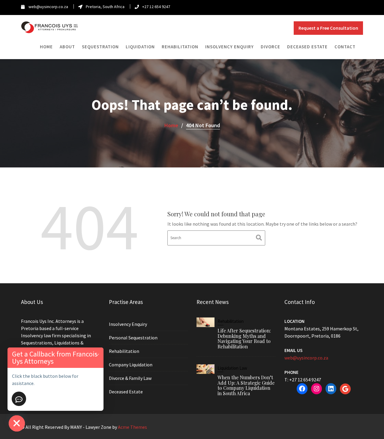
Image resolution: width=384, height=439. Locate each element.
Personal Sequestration (133, 338)
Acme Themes (132, 427)
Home (46, 47)
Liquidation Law (232, 368)
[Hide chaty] (17, 423)
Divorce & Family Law (130, 378)
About (67, 47)
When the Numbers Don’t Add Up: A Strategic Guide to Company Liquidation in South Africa (246, 385)
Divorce (270, 47)
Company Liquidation (130, 365)
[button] (97, 354)
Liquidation (140, 47)
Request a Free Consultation (328, 28)
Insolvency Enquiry (229, 47)
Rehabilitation (180, 47)
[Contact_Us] (19, 399)
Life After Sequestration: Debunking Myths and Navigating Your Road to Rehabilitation (244, 338)
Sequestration (100, 47)
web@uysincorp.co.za (306, 358)
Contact (345, 47)
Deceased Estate (307, 47)
